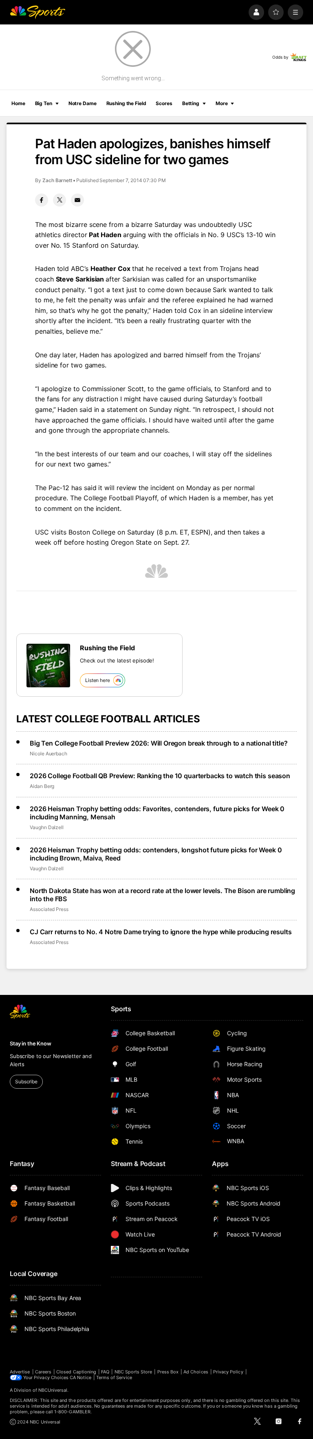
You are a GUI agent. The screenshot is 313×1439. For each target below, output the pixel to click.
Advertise (20, 1372)
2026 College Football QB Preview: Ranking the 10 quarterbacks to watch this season (160, 776)
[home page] (37, 12)
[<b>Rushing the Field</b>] (48, 665)
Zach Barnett (57, 180)
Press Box (168, 1372)
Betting (190, 103)
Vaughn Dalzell (47, 827)
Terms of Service (114, 1377)
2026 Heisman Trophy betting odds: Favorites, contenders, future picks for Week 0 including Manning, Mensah (157, 813)
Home (18, 103)
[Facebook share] (41, 200)
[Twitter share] (59, 200)
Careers (43, 1372)
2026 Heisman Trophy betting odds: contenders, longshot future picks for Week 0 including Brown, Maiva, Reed (156, 854)
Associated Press (49, 909)
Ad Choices (195, 1372)
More (222, 103)
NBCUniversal (53, 1390)
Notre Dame (82, 103)
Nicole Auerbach (48, 753)
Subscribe (26, 1081)
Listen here (97, 680)
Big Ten (43, 103)
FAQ (105, 1372)
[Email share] (77, 200)
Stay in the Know (30, 1043)
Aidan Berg (42, 786)
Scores (164, 103)
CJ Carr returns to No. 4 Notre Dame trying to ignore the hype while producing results (160, 932)
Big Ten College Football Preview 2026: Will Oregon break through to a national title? (158, 743)
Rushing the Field (126, 103)
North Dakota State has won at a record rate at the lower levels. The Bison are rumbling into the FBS (162, 895)
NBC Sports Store (133, 1372)
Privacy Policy (228, 1372)
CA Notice (80, 1377)
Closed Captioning (76, 1372)
